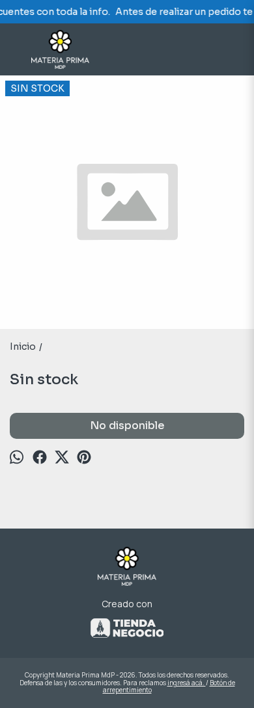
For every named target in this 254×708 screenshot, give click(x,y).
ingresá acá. (186, 682)
